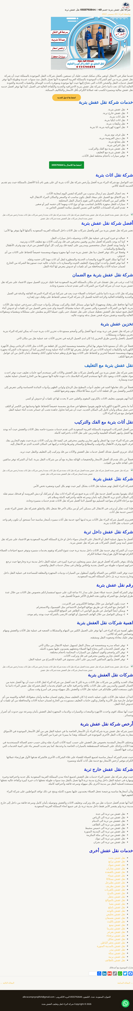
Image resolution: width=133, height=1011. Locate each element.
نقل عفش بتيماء (116, 875)
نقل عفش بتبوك (116, 865)
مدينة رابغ (40, 7)
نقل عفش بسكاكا (115, 879)
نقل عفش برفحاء (116, 935)
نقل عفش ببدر (117, 949)
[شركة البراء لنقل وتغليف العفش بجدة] (125, 5)
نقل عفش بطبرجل (115, 882)
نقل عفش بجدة (116, 858)
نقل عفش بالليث (116, 921)
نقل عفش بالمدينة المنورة (111, 946)
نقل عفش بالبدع (116, 893)
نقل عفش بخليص (115, 914)
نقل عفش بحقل (116, 896)
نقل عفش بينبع (117, 925)
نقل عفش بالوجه (116, 910)
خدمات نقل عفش (24, 7)
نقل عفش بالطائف (115, 960)
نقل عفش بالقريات (115, 889)
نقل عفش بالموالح (115, 900)
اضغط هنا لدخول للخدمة (66, 97)
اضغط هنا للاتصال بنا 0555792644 (66, 165)
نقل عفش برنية (116, 956)
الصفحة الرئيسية (66, 7)
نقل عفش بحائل (116, 939)
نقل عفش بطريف (115, 886)
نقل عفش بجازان (115, 868)
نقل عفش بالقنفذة (115, 872)
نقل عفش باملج (116, 907)
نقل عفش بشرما (116, 928)
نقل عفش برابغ (116, 861)
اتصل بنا (8, 7)
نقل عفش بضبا (117, 903)
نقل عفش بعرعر (116, 932)
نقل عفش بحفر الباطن (113, 942)
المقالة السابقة (125, 982)
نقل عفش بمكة (116, 953)
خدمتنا (52, 7)
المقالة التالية (7, 982)
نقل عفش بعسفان (115, 918)
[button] (125, 1003)
